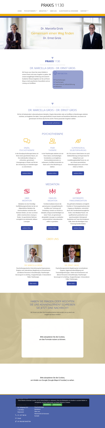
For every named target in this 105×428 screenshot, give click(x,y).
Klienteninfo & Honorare (68, 11)
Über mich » (33, 283)
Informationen (57, 404)
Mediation (43, 11)
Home (20, 11)
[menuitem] (19, 10)
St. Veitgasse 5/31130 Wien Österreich (23, 410)
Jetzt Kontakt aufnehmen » (52, 123)
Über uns (53, 11)
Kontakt (84, 11)
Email (19, 418)
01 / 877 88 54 (22, 415)
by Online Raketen (24, 421)
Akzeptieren (47, 404)
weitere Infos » (26, 173)
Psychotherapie (30, 11)
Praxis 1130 (52, 5)
